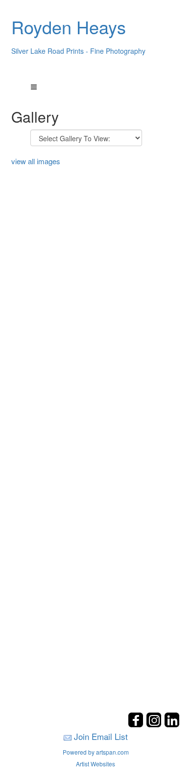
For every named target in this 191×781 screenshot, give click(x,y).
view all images (35, 161)
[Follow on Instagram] (155, 724)
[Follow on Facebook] (137, 724)
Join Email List (101, 736)
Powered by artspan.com (96, 752)
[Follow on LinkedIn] (172, 724)
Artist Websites (95, 763)
